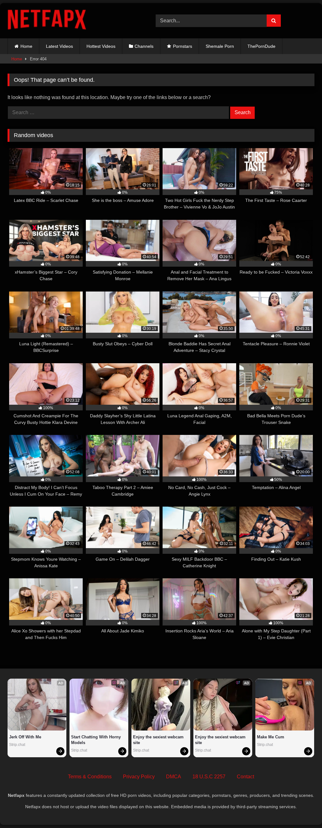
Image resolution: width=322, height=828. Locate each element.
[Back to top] (302, 809)
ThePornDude (261, 46)
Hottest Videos (100, 46)
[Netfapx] (72, 21)
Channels (144, 46)
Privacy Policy (139, 776)
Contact (245, 776)
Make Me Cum (270, 737)
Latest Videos (59, 46)
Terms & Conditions (90, 776)
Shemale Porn (220, 46)
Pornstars (182, 46)
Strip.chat (17, 744)
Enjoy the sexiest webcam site (159, 740)
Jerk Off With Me (25, 737)
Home (26, 46)
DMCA (173, 776)
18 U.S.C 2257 (208, 776)
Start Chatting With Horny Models (96, 740)
